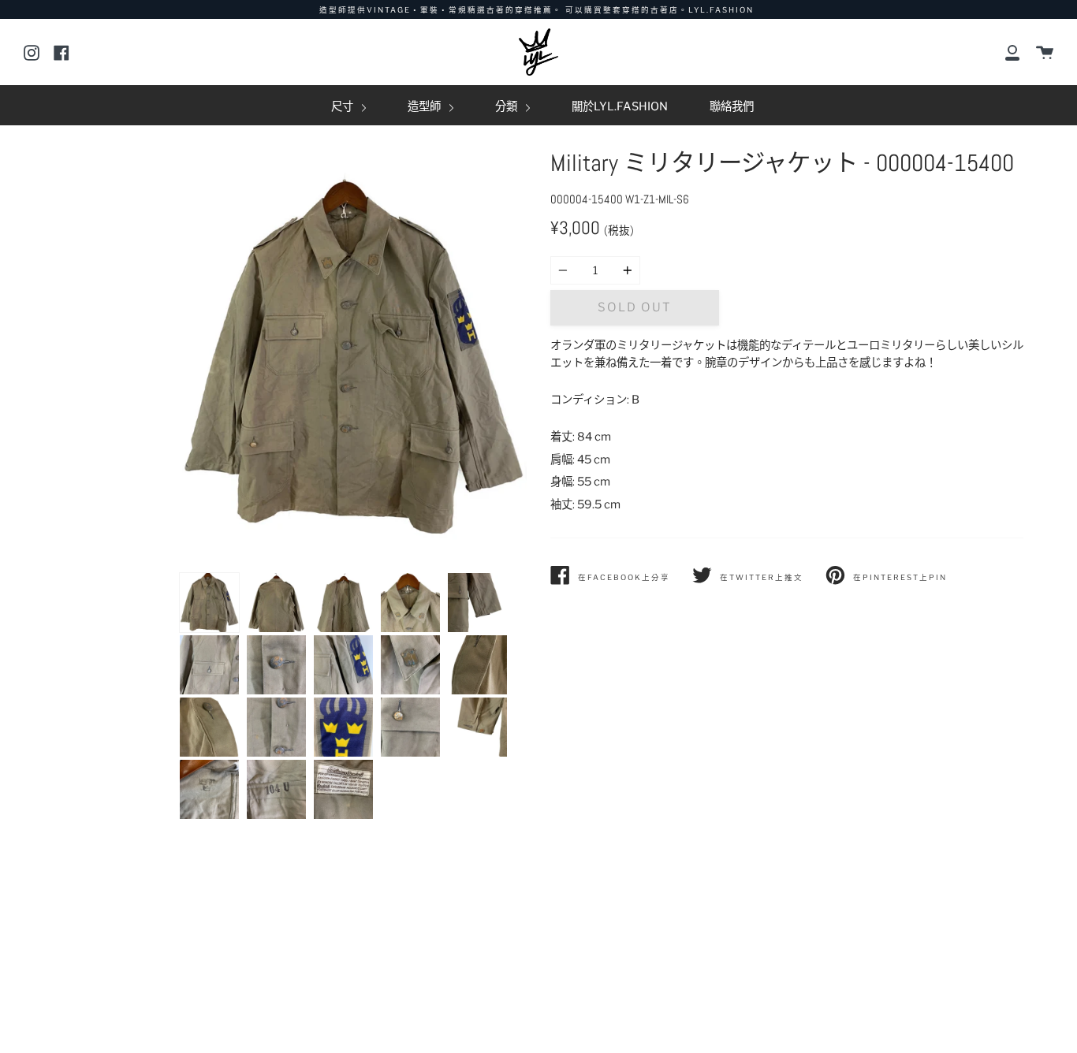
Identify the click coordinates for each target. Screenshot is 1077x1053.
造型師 (425, 106)
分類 (507, 106)
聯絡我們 (732, 106)
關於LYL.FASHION (620, 106)
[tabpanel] (353, 357)
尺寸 (343, 106)
